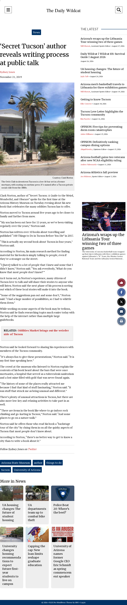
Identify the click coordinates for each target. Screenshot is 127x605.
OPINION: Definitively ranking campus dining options (99, 143)
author (38, 462)
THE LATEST (90, 29)
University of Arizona (27, 470)
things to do (53, 462)
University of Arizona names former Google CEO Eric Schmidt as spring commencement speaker (62, 561)
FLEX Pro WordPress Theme (60, 602)
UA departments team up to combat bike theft (37, 512)
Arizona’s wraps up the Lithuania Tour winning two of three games (101, 40)
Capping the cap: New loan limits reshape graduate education (36, 555)
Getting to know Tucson (96, 99)
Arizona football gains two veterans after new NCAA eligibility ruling (103, 159)
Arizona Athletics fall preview (99, 172)
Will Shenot (85, 46)
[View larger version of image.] (37, 129)
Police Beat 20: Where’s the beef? (61, 508)
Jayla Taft (84, 76)
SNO (77, 602)
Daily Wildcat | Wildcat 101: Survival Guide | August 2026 (103, 55)
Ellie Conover (86, 104)
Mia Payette (85, 119)
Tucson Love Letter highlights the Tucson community (102, 113)
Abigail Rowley (86, 149)
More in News (13, 481)
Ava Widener (86, 176)
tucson (5, 470)
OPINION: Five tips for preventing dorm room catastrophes (101, 128)
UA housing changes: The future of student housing (11, 512)
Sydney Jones (7, 72)
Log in (83, 602)
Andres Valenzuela (88, 164)
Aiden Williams (87, 134)
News (36, 32)
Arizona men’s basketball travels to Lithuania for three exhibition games (104, 86)
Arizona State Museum (15, 462)
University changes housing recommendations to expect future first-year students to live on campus (11, 565)
